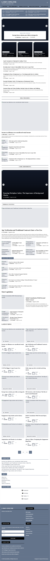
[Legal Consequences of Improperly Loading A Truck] (5, 313)
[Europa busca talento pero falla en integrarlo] (25, 30)
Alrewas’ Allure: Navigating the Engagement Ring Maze (39, 54)
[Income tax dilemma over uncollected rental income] (25, 116)
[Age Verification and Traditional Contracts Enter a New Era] (25, 217)
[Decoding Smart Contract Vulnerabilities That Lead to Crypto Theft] (5, 154)
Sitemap (4, 482)
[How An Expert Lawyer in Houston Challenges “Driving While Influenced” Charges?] (5, 281)
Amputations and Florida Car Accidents (12, 439)
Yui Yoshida (31, 12)
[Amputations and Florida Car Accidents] (30, 244)
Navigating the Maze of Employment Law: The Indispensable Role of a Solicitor (20, 74)
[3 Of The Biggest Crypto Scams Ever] (6, 244)
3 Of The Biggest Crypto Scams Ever (12, 14)
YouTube (26, 493)
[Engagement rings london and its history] (5, 148)
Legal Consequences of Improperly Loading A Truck (15, 61)
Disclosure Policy (6, 480)
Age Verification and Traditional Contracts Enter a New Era (22, 230)
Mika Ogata (8, 12)
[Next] (47, 26)
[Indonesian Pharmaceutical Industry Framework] (6, 252)
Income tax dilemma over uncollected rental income (15, 11)
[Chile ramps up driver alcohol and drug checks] (5, 142)
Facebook (25, 490)
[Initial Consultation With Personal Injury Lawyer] (13, 302)
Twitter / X (25, 496)
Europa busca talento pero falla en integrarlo (25, 35)
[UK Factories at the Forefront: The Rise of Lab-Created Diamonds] (5, 269)
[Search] (47, 3)
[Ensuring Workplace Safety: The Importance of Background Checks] (25, 184)
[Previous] (3, 26)
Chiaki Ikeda (18, 37)
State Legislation (45, 6)
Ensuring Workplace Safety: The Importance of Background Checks (18, 81)
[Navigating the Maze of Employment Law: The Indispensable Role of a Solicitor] (5, 159)
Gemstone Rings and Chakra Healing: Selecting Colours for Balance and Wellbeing (21, 88)
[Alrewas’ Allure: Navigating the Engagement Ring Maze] (5, 275)
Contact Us (4, 478)
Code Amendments (13, 6)
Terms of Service (6, 483)
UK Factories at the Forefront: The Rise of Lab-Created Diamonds (20, 268)
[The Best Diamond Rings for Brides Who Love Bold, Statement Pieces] (5, 287)
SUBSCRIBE (13, 538)
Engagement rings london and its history (17, 146)
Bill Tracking (4, 6)
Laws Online (9, 2)
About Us (4, 477)
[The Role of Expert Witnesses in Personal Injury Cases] (5, 319)
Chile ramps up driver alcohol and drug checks (37, 14)
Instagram (25, 498)
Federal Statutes (23, 6)
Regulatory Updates (34, 6)
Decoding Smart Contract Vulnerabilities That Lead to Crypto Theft (18, 67)
